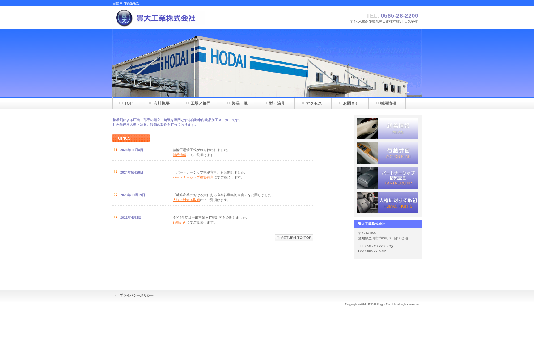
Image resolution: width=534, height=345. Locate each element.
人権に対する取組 (186, 200)
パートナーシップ (387, 178)
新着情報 (179, 155)
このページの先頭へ (294, 237)
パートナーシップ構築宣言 (193, 177)
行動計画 (179, 222)
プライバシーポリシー (137, 295)
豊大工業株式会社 (174, 17)
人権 (387, 202)
